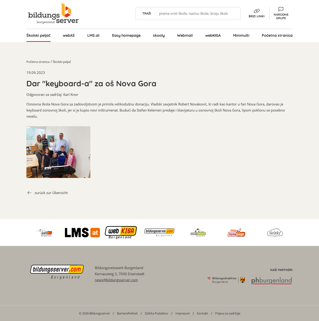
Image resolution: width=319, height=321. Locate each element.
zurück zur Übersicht (51, 192)
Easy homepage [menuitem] (126, 35)
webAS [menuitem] (69, 35)
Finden (234, 13)
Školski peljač (62, 62)
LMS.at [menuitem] (93, 35)
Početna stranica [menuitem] (277, 35)
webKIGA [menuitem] (213, 35)
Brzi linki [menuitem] (257, 16)
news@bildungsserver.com (116, 280)
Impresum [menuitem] (182, 313)
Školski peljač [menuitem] (38, 35)
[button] (281, 13)
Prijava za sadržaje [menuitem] (227, 313)
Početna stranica (38, 62)
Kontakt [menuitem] (202, 313)
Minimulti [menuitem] (241, 35)
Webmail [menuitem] (185, 35)
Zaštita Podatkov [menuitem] (156, 313)
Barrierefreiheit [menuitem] (127, 313)
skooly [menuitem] (159, 35)
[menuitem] (94, 313)
